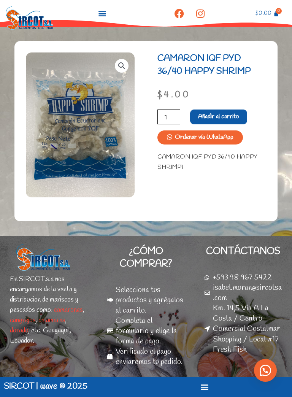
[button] (102, 13)
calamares (51, 320)
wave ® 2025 (63, 386)
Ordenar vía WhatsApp (204, 137)
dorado (19, 330)
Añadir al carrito (218, 117)
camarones (68, 309)
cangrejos (23, 320)
